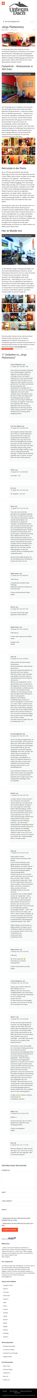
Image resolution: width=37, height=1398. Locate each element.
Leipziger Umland (8, 1285)
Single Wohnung (18, 348)
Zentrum (5, 1289)
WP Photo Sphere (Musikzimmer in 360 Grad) (16, 236)
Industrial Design (7, 1369)
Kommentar (6, 1170)
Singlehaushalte (7, 1356)
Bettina (13, 793)
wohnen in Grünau (28, 348)
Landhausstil (6, 1373)
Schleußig (5, 1333)
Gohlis (4, 1302)
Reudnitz (5, 1330)
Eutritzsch (5, 1299)
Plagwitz (5, 1326)
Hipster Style (6, 1366)
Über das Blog (13, 1391)
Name (4, 1192)
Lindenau (19, 183)
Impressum (17, 1393)
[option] (19, 22)
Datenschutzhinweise (26, 1391)
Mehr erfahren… (6, 1257)
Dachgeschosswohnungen (10, 1353)
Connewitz (6, 1292)
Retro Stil (5, 1376)
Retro (30, 216)
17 (34, 30)
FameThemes (31, 1395)
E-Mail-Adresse (7, 1201)
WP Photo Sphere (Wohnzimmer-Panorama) (16, 74)
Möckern (5, 1319)
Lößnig (5, 1316)
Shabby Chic (6, 1380)
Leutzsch (5, 1309)
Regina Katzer (5, 30)
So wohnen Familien (8, 1349)
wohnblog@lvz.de (20, 347)
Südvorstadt (6, 1295)
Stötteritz (5, 1337)
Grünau (22, 58)
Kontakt (5, 1391)
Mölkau (5, 1323)
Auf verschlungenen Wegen (13, 21)
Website (4, 1209)
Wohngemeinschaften (9, 1346)
